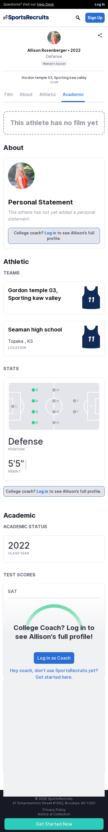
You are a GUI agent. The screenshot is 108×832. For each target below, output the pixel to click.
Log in (50, 232)
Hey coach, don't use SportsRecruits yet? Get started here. (54, 674)
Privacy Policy (54, 810)
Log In (100, 4)
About (26, 94)
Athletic (47, 94)
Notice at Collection (54, 814)
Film (8, 94)
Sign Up (95, 17)
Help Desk (45, 4)
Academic (73, 94)
